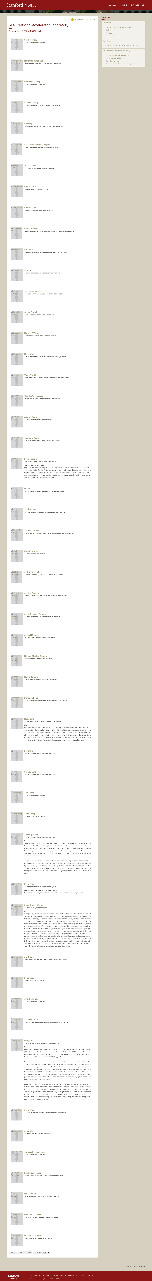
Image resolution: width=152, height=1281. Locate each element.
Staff (107, 30)
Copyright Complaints (87, 1275)
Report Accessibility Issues (134, 1266)
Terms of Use (72, 1275)
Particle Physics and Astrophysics (117, 55)
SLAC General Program (114, 61)
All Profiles (107, 23)
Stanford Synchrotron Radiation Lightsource (121, 64)
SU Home (33, 1275)
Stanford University (17, 1277)
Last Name (107, 41)
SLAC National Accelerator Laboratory (116, 51)
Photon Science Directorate (116, 58)
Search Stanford (60, 1275)
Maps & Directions (45, 1275)
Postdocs (109, 33)
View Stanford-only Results (85, 19)
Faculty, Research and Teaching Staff (119, 27)
